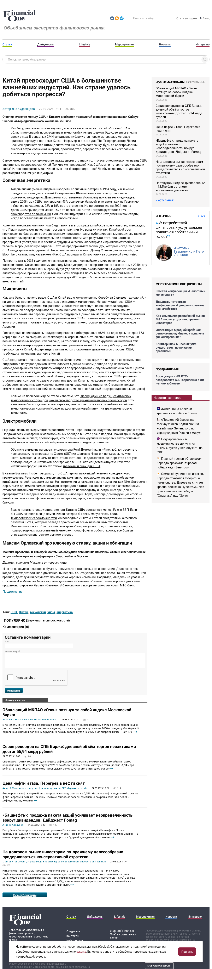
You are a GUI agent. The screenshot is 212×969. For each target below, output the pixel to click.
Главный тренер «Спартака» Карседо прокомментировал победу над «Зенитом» (179, 463)
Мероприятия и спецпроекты (179, 284)
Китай (23, 612)
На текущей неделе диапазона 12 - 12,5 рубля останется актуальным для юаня (180, 186)
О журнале (73, 931)
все (203, 216)
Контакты (72, 935)
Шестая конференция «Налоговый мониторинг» (180, 292)
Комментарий (12, 651)
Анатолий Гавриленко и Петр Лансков (189, 251)
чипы (51, 612)
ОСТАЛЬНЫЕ (165, 200)
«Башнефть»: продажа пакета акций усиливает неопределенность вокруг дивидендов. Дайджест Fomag (67, 817)
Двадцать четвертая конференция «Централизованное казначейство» (180, 305)
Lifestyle (84, 44)
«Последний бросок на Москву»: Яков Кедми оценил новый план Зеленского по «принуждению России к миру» (179, 426)
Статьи (7, 44)
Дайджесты (45, 44)
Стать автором (186, 18)
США (14, 612)
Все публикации (24, 895)
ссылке (81, 951)
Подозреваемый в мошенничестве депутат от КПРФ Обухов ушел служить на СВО (179, 445)
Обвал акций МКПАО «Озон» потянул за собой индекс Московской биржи (66, 712)
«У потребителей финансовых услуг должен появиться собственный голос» (179, 230)
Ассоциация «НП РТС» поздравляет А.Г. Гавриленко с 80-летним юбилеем (180, 379)
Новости (165, 44)
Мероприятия (124, 44)
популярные (195, 82)
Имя (7, 641)
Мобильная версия (159, 965)
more (135, 732)
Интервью (203, 44)
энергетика (65, 612)
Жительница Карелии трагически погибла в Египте (177, 411)
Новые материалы (170, 82)
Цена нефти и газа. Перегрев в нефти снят (43, 783)
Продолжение (12, 591)
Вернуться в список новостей (49, 620)
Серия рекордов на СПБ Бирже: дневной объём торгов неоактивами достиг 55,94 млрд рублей (69, 749)
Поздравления (167, 369)
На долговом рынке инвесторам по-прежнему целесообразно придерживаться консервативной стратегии (62, 854)
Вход (206, 18)
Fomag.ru (19, 16)
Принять (187, 951)
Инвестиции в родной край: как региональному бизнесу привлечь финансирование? (180, 333)
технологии (38, 612)
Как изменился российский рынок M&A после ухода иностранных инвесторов (180, 319)
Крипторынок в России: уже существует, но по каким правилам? (176, 347)
